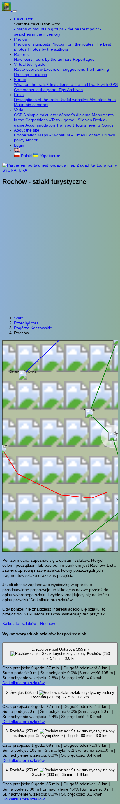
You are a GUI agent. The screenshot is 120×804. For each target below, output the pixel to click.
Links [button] (19, 94)
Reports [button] (21, 54)
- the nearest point (82, 29)
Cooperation (26, 135)
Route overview (29, 69)
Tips (63, 89)
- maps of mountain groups (39, 29)
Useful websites (74, 99)
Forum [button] (20, 79)
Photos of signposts (32, 44)
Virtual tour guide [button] (29, 64)
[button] (17, 150)
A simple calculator (41, 115)
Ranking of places (30, 74)
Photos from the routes (73, 44)
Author (31, 140)
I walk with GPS (103, 84)
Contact (94, 135)
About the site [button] (26, 130)
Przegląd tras (26, 323)
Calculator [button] (23, 19)
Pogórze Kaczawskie (33, 328)
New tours (24, 59)
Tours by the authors (53, 59)
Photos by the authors (48, 49)
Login (19, 145)
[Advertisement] (60, 251)
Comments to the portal (36, 89)
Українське (49, 155)
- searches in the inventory (57, 31)
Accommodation (40, 125)
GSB (18, 115)
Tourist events (88, 125)
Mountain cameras (31, 104)
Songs (108, 125)
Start (18, 318)
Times (80, 135)
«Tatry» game (62, 119)
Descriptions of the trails (36, 99)
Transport (65, 125)
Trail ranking (97, 69)
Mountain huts (102, 99)
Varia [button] (18, 110)
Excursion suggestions (65, 69)
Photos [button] (20, 39)
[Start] (7, 9)
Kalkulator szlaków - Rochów (28, 623)
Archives (75, 89)
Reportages (83, 59)
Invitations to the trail (69, 84)
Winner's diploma (75, 115)
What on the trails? (32, 84)
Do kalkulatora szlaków (23, 682)
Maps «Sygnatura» (56, 135)
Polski (26, 155)
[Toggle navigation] (14, 11)
